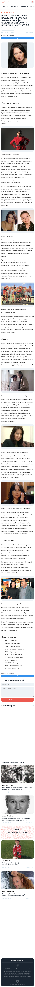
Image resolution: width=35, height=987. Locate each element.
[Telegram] (17, 965)
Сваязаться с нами (17, 960)
